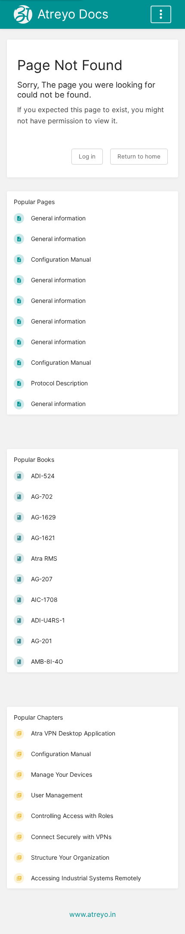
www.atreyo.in (92, 914)
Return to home (138, 156)
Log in (87, 156)
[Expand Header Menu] (161, 14)
